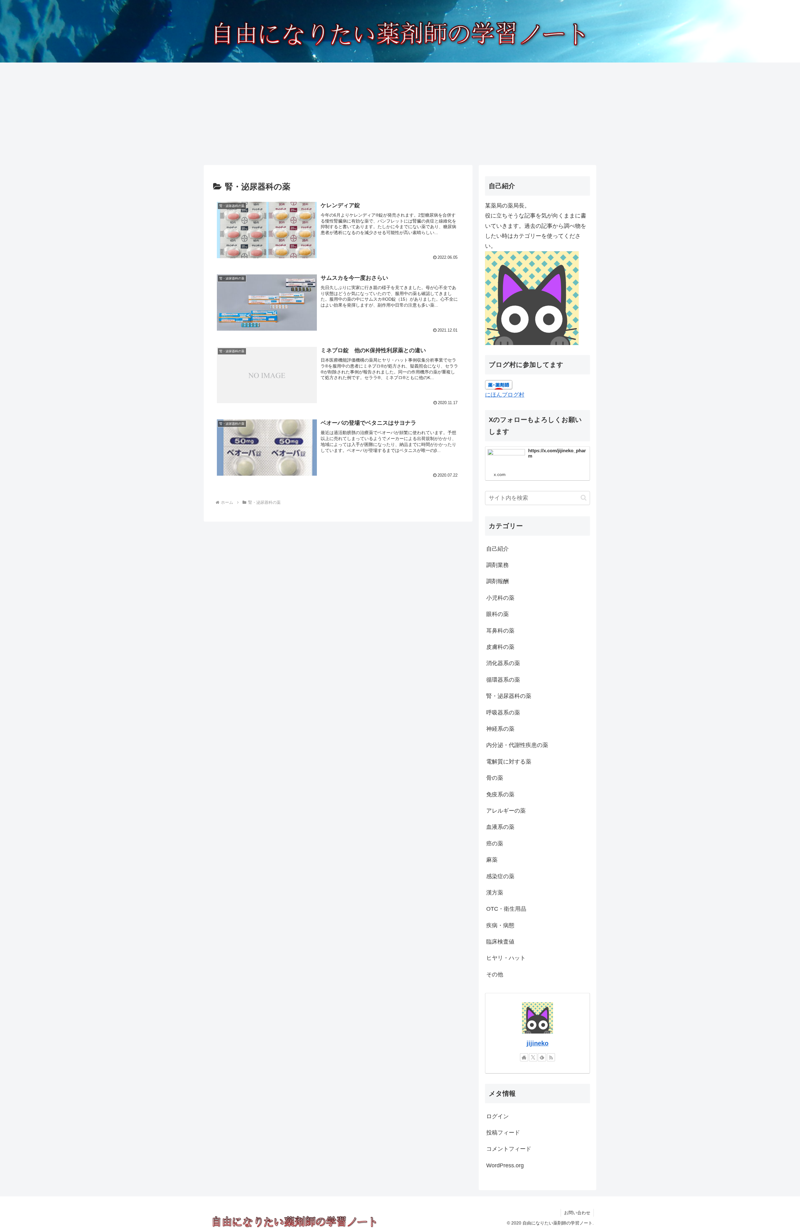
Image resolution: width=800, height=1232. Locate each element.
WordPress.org (505, 1165)
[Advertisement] (400, 114)
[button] (583, 497)
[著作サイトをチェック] (524, 1057)
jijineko (537, 1043)
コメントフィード (508, 1149)
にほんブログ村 (504, 395)
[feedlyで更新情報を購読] (542, 1057)
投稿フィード (503, 1132)
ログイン (497, 1116)
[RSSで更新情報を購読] (551, 1057)
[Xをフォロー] (533, 1057)
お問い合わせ (577, 1212)
